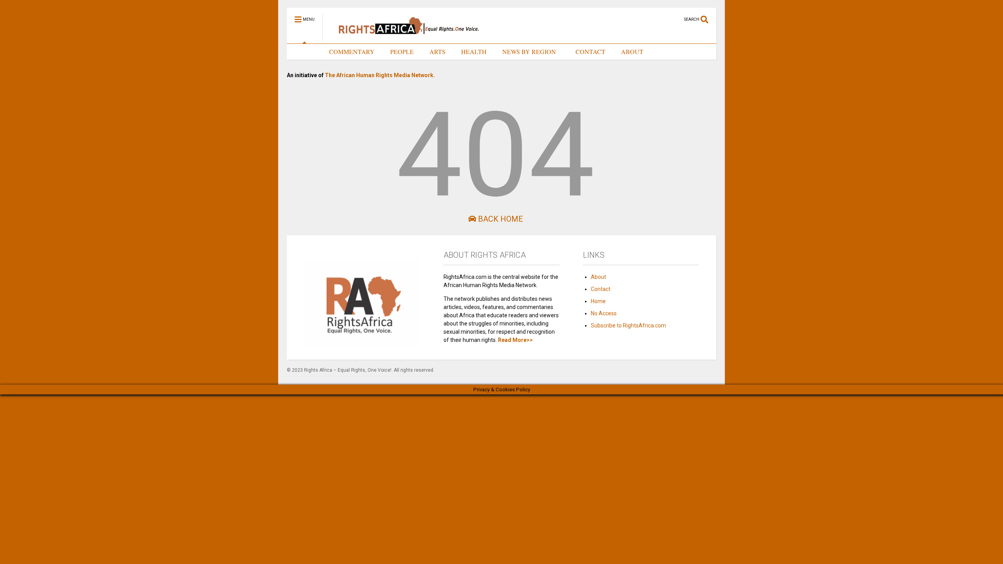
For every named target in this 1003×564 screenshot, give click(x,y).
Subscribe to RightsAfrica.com (628, 325)
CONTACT (590, 51)
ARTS (437, 51)
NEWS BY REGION (529, 51)
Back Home (499, 219)
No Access (604, 313)
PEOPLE (402, 51)
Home (598, 301)
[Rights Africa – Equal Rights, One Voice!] (404, 37)
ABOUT (632, 51)
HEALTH (474, 51)
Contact (600, 289)
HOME (304, 51)
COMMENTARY (352, 51)
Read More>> (515, 340)
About (598, 277)
